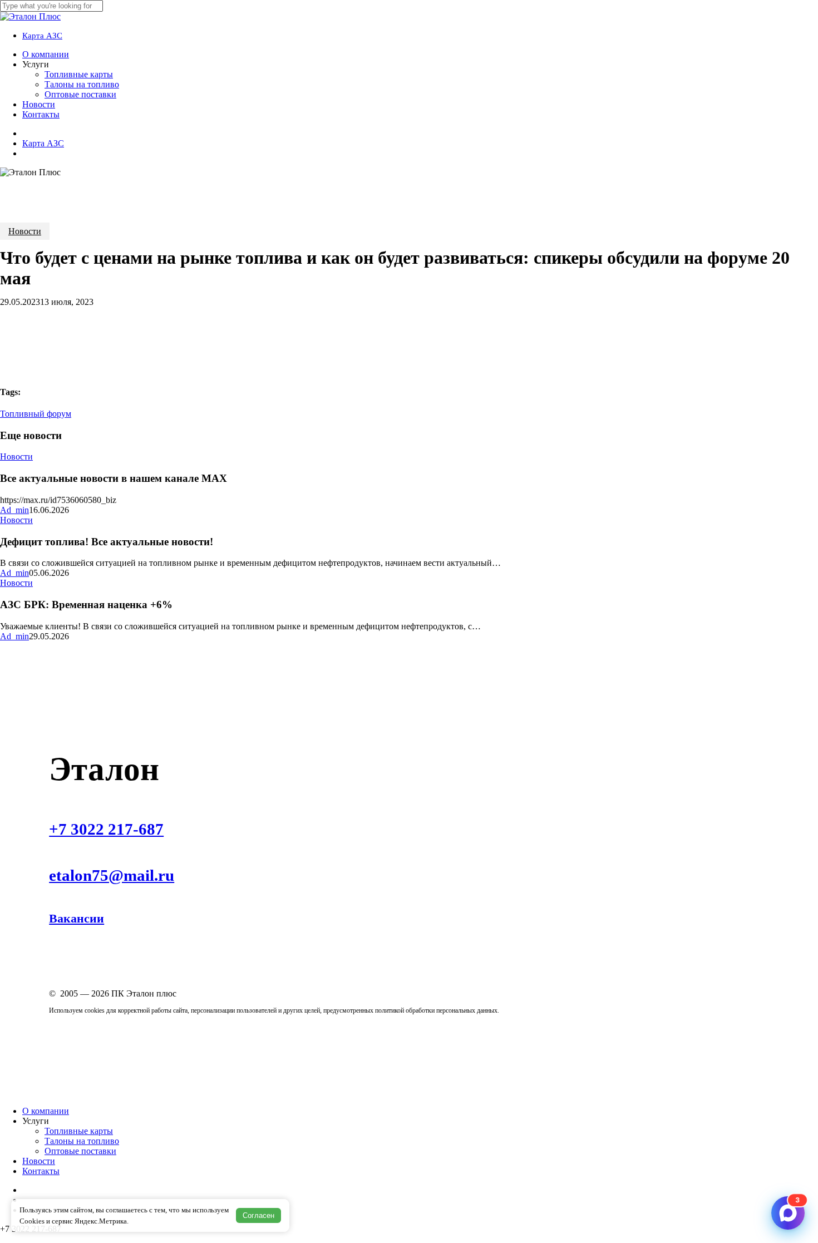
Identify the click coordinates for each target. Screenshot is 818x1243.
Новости (24, 231)
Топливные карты (79, 1131)
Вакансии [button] (76, 918)
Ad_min (14, 510)
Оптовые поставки (80, 1151)
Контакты (41, 1171)
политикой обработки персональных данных (436, 1010)
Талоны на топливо (82, 1141)
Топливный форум (35, 413)
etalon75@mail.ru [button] (111, 875)
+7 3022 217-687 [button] (106, 829)
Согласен (258, 1215)
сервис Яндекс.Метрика (89, 1221)
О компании (45, 1111)
